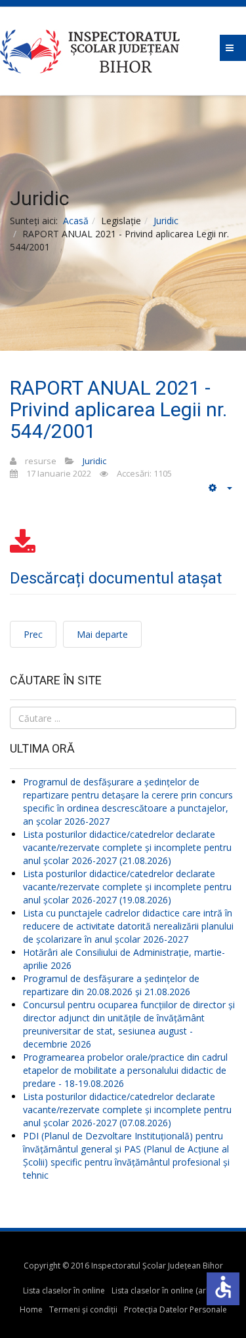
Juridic (166, 220)
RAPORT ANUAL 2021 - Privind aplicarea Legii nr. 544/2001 (118, 409)
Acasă (76, 220)
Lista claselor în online (64, 1290)
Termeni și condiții (83, 1309)
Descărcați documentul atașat (116, 578)
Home (31, 1309)
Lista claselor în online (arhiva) (167, 1290)
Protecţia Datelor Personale (175, 1309)
